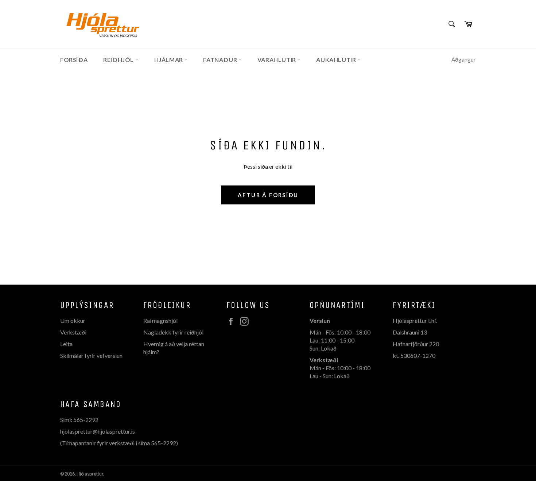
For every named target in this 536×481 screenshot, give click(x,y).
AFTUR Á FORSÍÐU (268, 195)
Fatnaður (220, 59)
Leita (66, 343)
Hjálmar (169, 59)
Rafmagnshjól (160, 320)
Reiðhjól (119, 59)
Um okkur (72, 320)
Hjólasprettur (90, 474)
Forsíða (74, 59)
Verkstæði (73, 332)
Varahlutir (277, 59)
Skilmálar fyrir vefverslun (91, 355)
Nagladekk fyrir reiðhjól (173, 332)
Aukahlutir (336, 59)
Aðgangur (463, 59)
